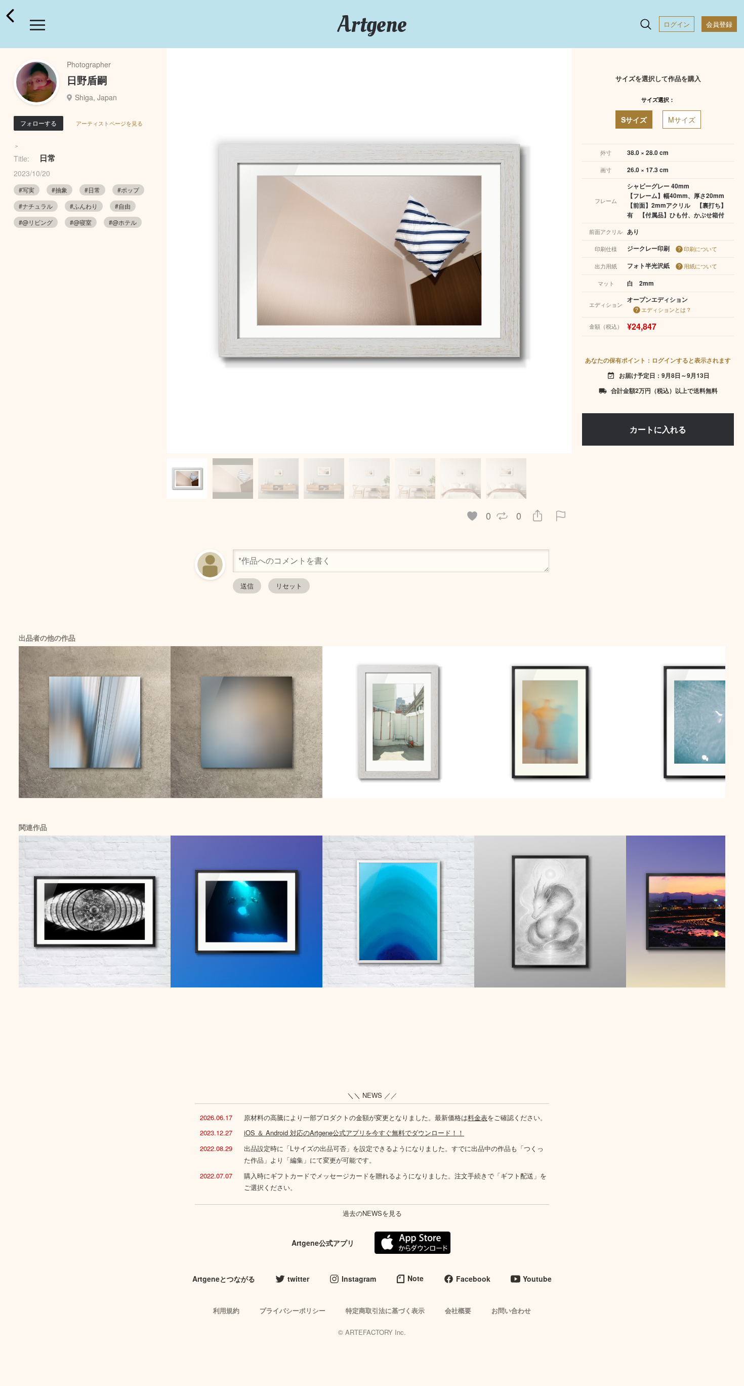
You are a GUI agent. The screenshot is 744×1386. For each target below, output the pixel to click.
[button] (560, 251)
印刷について (700, 249)
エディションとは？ (666, 309)
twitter (298, 1279)
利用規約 (226, 1310)
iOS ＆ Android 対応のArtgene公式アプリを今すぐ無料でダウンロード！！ (354, 1132)
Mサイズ (681, 119)
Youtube (537, 1279)
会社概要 (458, 1310)
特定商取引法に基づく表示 (385, 1310)
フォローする (38, 122)
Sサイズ (634, 119)
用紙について (700, 266)
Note (415, 1278)
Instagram (359, 1279)
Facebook (473, 1279)
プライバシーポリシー (292, 1310)
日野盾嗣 (87, 79)
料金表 (477, 1117)
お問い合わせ (511, 1310)
